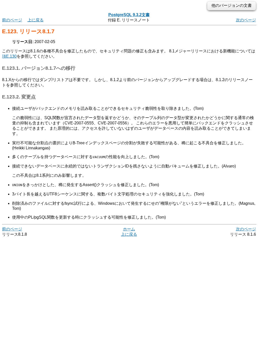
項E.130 (9, 56)
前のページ (12, 20)
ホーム (129, 229)
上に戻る (35, 20)
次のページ (246, 20)
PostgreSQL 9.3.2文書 (129, 15)
